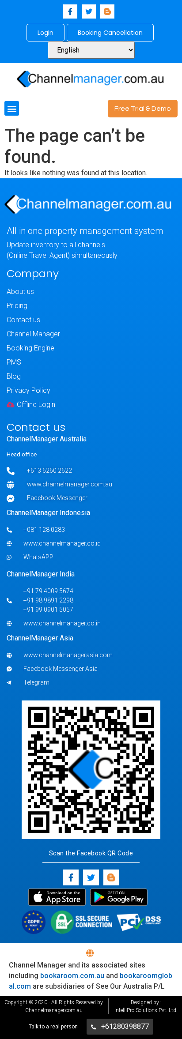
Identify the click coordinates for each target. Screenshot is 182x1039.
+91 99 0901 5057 (48, 609)
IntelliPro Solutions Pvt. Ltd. (146, 1010)
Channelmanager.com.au (54, 1010)
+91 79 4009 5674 (48, 591)
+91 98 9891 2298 (48, 600)
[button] (11, 108)
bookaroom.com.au (72, 975)
